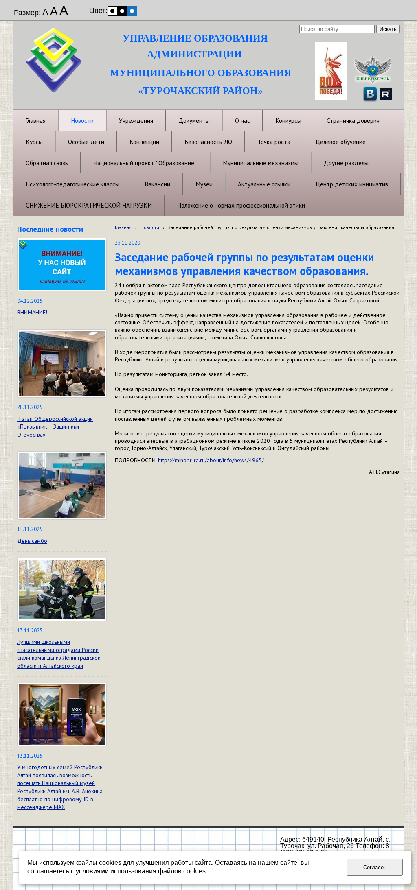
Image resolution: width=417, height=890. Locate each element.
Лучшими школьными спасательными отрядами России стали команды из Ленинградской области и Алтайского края (59, 653)
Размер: (27, 13)
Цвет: (98, 11)
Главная (123, 227)
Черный (122, 11)
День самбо (32, 540)
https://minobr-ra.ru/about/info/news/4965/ (211, 460)
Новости (149, 227)
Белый (112, 11)
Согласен (374, 867)
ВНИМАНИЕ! (32, 312)
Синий (132, 11)
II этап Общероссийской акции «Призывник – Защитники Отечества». (55, 426)
